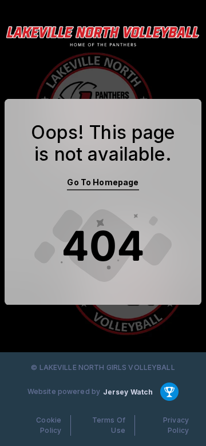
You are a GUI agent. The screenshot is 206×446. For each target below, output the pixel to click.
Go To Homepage (102, 182)
